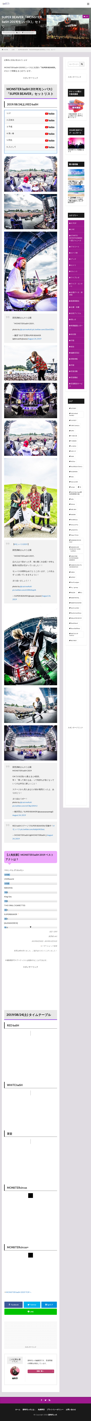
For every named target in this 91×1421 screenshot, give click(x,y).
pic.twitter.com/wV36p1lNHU (24, 806)
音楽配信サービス (76, 385)
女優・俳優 (75, 307)
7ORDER (73, 441)
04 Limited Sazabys (73, 414)
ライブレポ (75, 277)
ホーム (17, 1409)
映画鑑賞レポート (76, 327)
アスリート (75, 247)
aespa (73, 487)
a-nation (73, 446)
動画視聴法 (75, 301)
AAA (72, 456)
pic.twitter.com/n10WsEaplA (24, 590)
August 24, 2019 (34, 339)
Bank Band (74, 623)
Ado (72, 477)
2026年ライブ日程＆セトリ (76, 150)
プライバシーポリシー (55, 1409)
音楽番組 (74, 377)
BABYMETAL (75, 598)
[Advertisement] (30, 985)
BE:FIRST (74, 640)
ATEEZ (73, 577)
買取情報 (74, 359)
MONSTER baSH (29, 33)
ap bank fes (74, 530)
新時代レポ (52, 1415)
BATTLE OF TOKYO (73, 634)
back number (75, 608)
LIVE (19, 33)
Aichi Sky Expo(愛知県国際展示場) (75, 493)
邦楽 (72, 365)
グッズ (73, 259)
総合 (72, 347)
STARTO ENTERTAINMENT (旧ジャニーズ (75, 237)
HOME (6, 49)
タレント (74, 271)
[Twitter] (32, 1304)
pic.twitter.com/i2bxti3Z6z (43, 329)
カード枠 (74, 253)
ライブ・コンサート (76, 285)
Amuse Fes (74, 525)
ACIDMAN (74, 471)
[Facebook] (13, 1304)
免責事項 (41, 1409)
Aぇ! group (74, 587)
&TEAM (73, 408)
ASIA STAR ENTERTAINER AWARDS (73, 558)
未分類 (73, 334)
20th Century (75, 425)
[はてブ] (49, 1304)
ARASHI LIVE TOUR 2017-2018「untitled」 (74, 549)
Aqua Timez (75, 535)
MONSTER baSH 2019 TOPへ (18, 1292)
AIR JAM (73, 509)
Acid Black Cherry (76, 466)
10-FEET (73, 420)
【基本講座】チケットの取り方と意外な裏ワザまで (75, 115)
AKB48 (73, 514)
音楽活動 (74, 371)
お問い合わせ (71, 1409)
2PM (72, 431)
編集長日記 (75, 353)
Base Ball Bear (75, 628)
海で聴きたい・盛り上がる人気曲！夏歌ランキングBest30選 (75, 183)
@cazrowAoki (26, 329)
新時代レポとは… (29, 1409)
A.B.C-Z (73, 451)
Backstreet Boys (76, 613)
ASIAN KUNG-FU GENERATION (75, 566)
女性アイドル (76, 313)
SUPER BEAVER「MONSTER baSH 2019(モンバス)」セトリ (36, 49)
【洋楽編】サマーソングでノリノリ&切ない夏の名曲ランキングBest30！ (75, 200)
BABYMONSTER (76, 603)
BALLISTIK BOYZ (76, 618)
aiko (72, 499)
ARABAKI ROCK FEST (75, 541)
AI (80, 487)
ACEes (73, 461)
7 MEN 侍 (74, 436)
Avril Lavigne (75, 582)
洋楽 (72, 340)
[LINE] (30, 1311)
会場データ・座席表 (76, 293)
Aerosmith (74, 482)
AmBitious (74, 519)
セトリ (73, 265)
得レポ (73, 319)
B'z (81, 592)
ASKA (73, 572)
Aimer (73, 504)
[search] (82, 64)
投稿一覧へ (40, 1371)
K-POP (73, 223)
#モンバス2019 (20, 544)
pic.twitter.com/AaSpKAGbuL (32, 829)
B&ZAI (73, 592)
